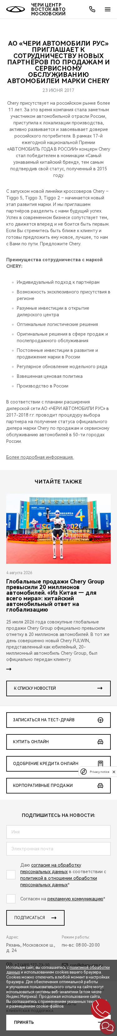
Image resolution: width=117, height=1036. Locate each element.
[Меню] (107, 9)
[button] (107, 1026)
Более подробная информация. (40, 457)
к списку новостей (35, 688)
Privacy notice (99, 771)
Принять (24, 1022)
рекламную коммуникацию (75, 898)
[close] (114, 771)
